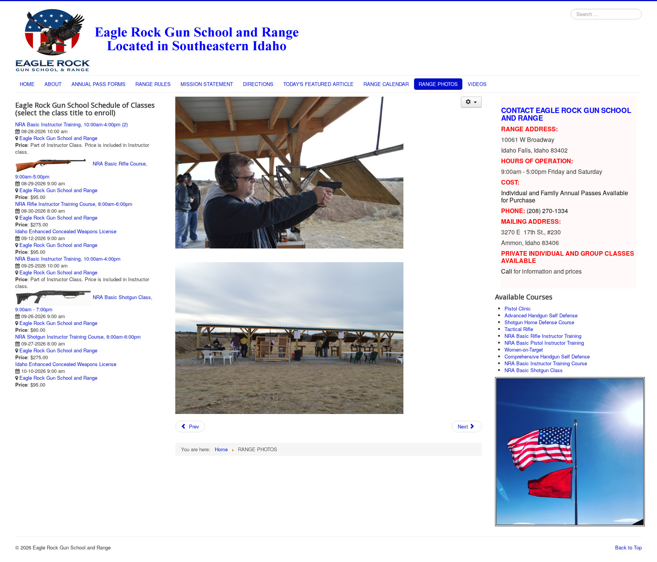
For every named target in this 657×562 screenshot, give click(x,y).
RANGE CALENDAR (386, 84)
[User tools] (471, 102)
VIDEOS (477, 84)
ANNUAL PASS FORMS (98, 84)
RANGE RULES (153, 84)
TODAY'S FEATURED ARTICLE (318, 84)
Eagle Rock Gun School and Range (58, 138)
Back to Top (628, 547)
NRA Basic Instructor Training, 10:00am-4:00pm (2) (71, 124)
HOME (27, 84)
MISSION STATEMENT (207, 84)
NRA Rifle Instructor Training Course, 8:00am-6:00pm (73, 203)
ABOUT (53, 84)
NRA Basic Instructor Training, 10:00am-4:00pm (68, 258)
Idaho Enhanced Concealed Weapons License (65, 231)
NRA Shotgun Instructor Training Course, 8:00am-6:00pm (78, 336)
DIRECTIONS (258, 84)
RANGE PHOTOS (438, 84)
